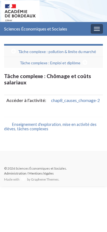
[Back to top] (95, 220)
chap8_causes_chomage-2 (75, 100)
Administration (15, 173)
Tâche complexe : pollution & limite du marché (57, 51)
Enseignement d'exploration (36, 124)
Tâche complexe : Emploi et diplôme (50, 62)
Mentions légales (41, 173)
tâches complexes (32, 128)
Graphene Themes (45, 179)
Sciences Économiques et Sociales (35, 28)
